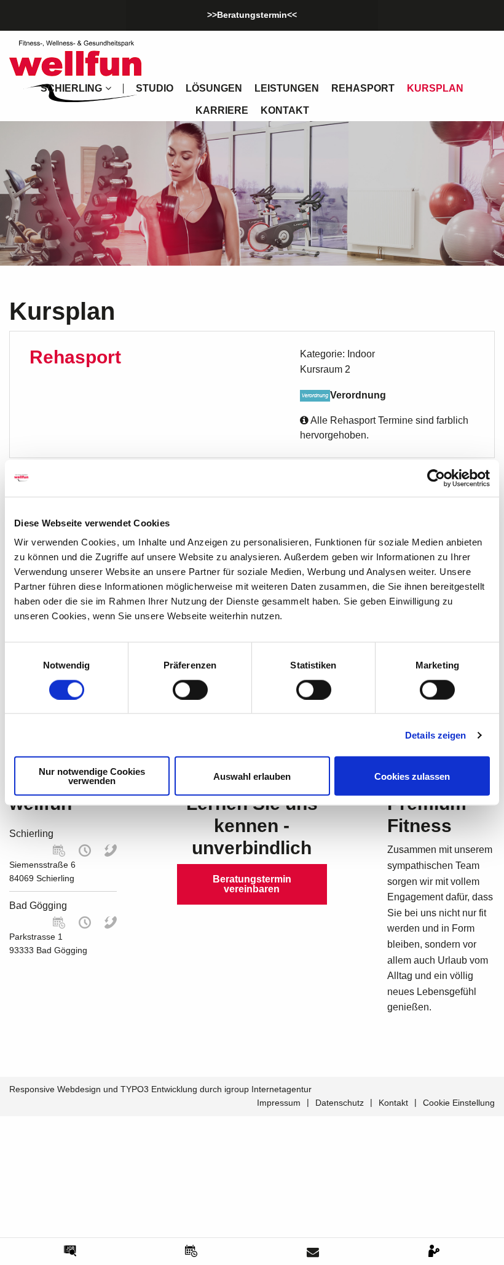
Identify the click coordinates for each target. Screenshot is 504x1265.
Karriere (221, 110)
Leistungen (286, 88)
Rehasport (363, 88)
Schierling (31, 833)
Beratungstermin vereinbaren (252, 884)
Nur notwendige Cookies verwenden (92, 776)
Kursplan (435, 88)
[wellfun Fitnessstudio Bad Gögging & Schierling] (75, 70)
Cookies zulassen (412, 776)
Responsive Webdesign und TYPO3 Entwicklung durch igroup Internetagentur (160, 1089)
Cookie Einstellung (459, 1103)
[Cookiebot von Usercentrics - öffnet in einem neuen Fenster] (436, 478)
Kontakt (285, 110)
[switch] (190, 689)
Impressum (279, 1103)
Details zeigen (435, 734)
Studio (154, 88)
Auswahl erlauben (252, 776)
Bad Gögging (38, 905)
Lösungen (214, 88)
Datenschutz (339, 1103)
